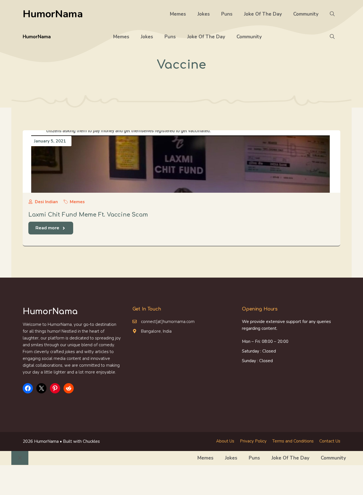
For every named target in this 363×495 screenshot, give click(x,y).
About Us (225, 441)
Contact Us (329, 441)
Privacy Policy (253, 441)
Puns (227, 14)
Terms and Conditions (293, 441)
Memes (178, 14)
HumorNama (53, 14)
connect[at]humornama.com (168, 321)
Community (305, 14)
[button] (332, 14)
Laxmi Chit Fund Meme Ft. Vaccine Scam (88, 214)
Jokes (203, 14)
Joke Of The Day (263, 14)
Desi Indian (46, 202)
